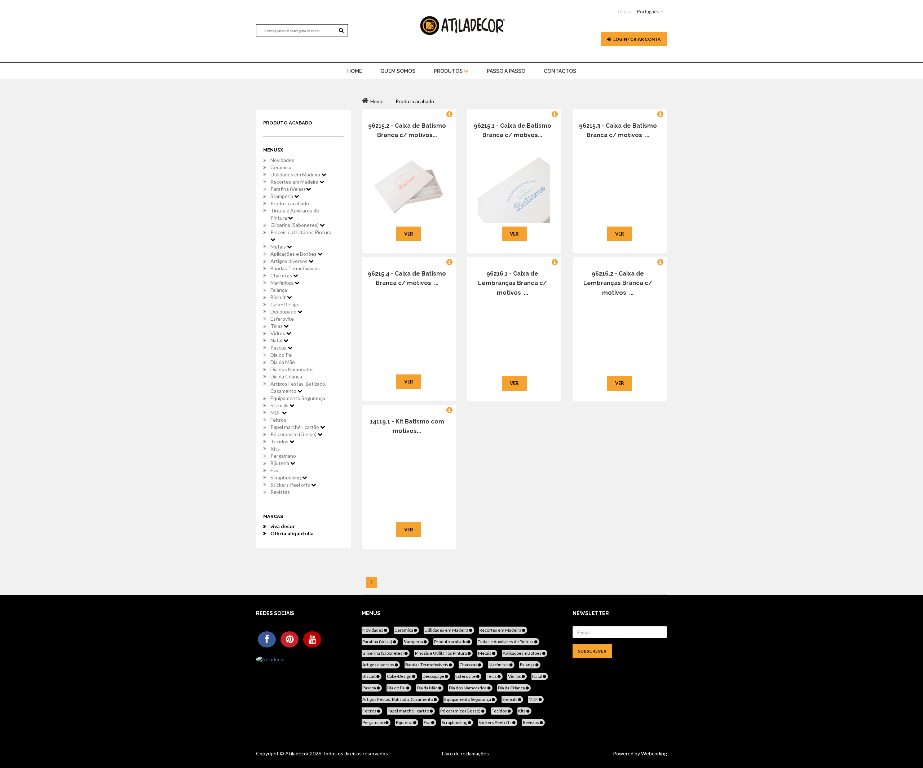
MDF (276, 412)
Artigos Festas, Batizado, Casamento (298, 387)
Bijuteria (280, 463)
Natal (276, 340)
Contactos (560, 71)
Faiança (278, 290)
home (354, 71)
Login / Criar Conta (637, 39)
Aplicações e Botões (294, 254)
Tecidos (280, 441)
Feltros (278, 420)
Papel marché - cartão (295, 427)
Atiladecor (297, 753)
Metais (278, 246)
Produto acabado (289, 203)
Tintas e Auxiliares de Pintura (294, 214)
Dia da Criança (286, 376)
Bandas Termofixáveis (295, 268)
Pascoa (279, 347)
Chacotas (281, 275)
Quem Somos (397, 71)
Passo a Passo (506, 71)
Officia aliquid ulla (292, 533)
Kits (275, 449)
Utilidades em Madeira (295, 174)
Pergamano (283, 456)
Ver (408, 234)
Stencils (280, 405)
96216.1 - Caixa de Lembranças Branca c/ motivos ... (512, 283)
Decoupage (283, 311)
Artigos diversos (289, 261)
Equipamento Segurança (297, 398)
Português (648, 11)
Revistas (280, 492)
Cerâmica (280, 167)
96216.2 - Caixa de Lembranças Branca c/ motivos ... (617, 283)
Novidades (282, 160)
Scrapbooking (286, 477)
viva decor (282, 526)
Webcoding (653, 753)
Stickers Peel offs (290, 485)
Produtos (449, 71)
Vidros (278, 333)
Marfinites (282, 283)
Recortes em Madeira (294, 182)
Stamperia (282, 196)
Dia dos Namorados (292, 369)
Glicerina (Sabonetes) (295, 225)
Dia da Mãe (282, 362)
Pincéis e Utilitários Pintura (300, 232)
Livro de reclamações (465, 753)
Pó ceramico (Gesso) (294, 434)
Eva (274, 470)
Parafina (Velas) (288, 189)
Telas (277, 326)
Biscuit (278, 297)
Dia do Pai (281, 355)
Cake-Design (285, 304)
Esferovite (282, 319)
